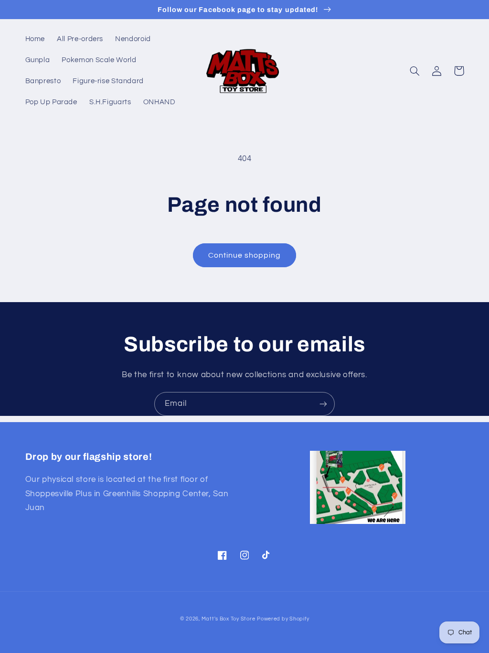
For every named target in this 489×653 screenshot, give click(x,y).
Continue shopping (244, 255)
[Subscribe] (323, 403)
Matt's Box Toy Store (228, 618)
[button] (415, 71)
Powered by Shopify (283, 618)
